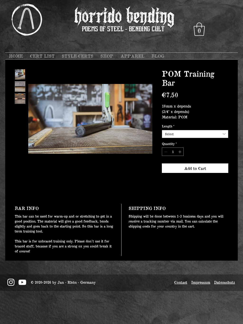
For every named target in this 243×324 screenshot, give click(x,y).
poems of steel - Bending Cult (123, 29)
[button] (199, 29)
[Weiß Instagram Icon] (11, 282)
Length (168, 126)
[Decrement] (165, 152)
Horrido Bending (124, 16)
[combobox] (195, 134)
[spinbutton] (173, 152)
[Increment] (180, 152)
